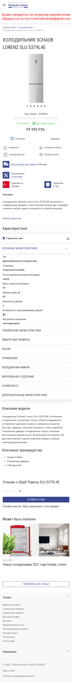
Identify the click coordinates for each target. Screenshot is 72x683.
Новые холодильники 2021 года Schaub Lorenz (34, 564)
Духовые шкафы (11, 617)
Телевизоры (9, 637)
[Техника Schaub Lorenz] (18, 5)
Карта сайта (9, 670)
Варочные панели (12, 605)
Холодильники (10, 633)
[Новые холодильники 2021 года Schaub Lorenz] (36, 540)
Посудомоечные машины (15, 629)
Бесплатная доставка (23, 164)
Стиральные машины (13, 609)
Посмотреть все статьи (36, 584)
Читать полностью (12, 218)
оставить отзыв (36, 499)
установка (16, 176)
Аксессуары (9, 641)
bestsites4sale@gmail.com (52, 19)
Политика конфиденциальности (19, 676)
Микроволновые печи (13, 625)
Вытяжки (7, 621)
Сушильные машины (13, 613)
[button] (27, 106)
